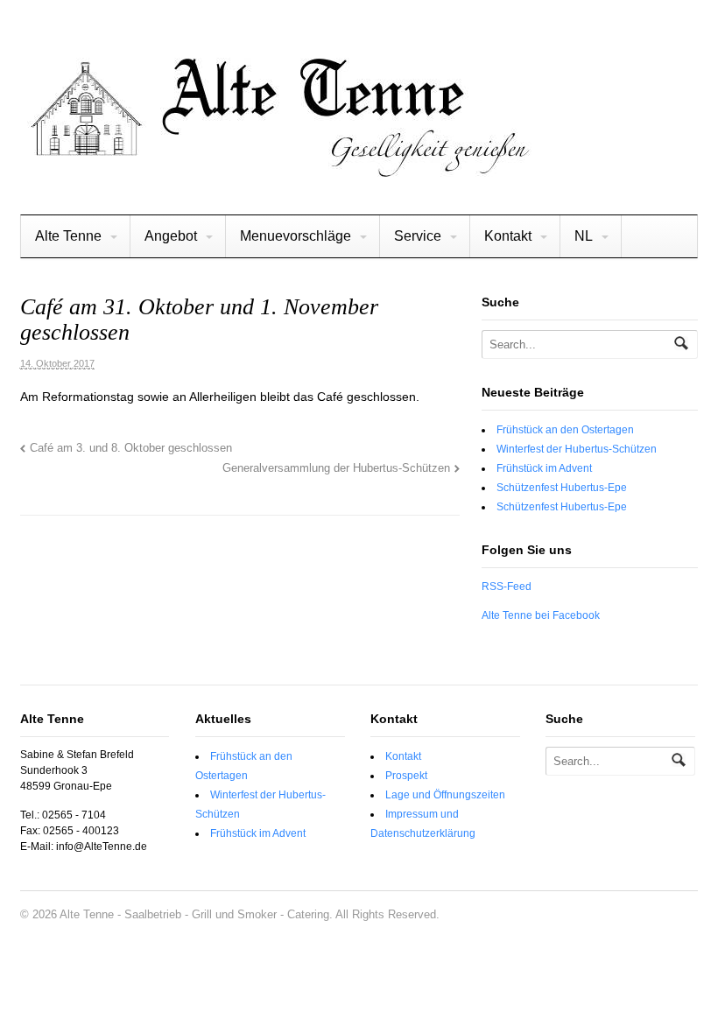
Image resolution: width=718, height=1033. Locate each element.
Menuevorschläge (295, 235)
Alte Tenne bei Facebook (541, 615)
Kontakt (507, 235)
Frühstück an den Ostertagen (565, 430)
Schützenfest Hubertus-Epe (561, 487)
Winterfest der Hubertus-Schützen (576, 449)
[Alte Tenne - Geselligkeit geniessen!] (277, 170)
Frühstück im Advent (544, 468)
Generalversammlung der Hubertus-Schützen (336, 468)
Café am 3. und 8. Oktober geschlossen (131, 448)
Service (417, 235)
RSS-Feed (506, 586)
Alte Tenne (68, 235)
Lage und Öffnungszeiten (445, 795)
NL (583, 235)
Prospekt (406, 775)
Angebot (170, 235)
